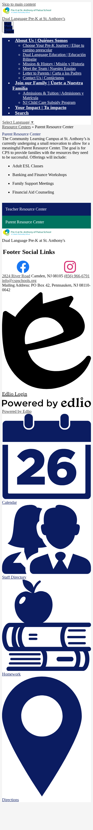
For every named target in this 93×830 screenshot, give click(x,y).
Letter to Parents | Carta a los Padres (52, 73)
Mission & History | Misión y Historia (53, 64)
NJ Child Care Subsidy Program (49, 102)
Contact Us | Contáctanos (43, 78)
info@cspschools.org (19, 280)
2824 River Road (16, 276)
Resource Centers (16, 127)
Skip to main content (19, 4)
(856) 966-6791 (77, 276)
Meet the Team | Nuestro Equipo (49, 68)
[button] (41, 40)
